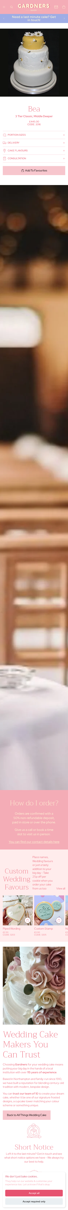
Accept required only (34, 1201)
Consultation (17, 158)
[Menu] (4, 7)
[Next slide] (64, 18)
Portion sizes (17, 134)
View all (60, 888)
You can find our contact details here (34, 842)
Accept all (34, 1193)
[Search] (11, 7)
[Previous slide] (4, 18)
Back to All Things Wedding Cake (26, 1115)
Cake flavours (18, 150)
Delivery (13, 142)
